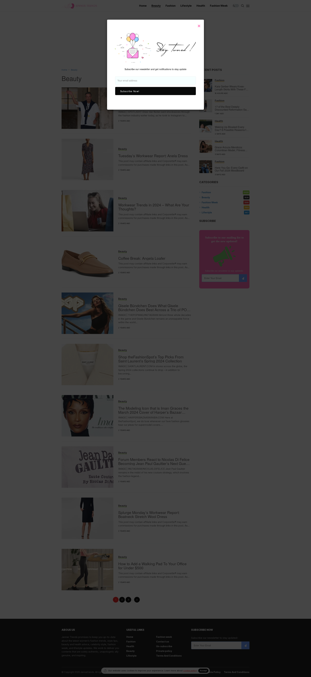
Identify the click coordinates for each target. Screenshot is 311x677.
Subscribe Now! (129, 91)
